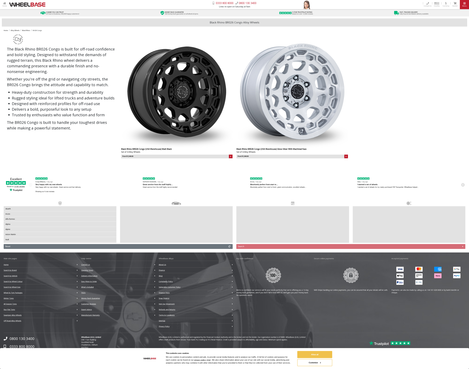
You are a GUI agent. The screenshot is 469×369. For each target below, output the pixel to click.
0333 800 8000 (22, 346)
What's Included (87, 287)
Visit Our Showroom (167, 304)
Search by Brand (10, 270)
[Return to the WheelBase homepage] (28, 5)
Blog (160, 276)
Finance (162, 270)
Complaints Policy (166, 281)
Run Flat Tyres (9, 309)
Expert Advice (86, 309)
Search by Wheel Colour (13, 281)
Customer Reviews (88, 304)
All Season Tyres (10, 304)
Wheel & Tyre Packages (13, 293)
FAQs (83, 293)
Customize (313, 362)
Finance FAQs (164, 293)
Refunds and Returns (167, 309)
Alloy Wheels (15, 30)
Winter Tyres (9, 298)
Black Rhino (26, 30)
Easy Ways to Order (89, 281)
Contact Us (85, 264)
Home (6, 30)
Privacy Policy (164, 326)
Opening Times (87, 270)
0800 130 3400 (22, 338)
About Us (162, 264)
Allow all (314, 355)
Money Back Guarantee (90, 298)
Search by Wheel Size (12, 287)
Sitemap (162, 321)
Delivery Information (89, 276)
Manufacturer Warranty (90, 315)
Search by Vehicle (10, 276)
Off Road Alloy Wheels (12, 321)
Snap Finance (164, 298)
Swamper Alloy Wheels (13, 315)
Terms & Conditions (167, 315)
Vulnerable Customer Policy (169, 287)
